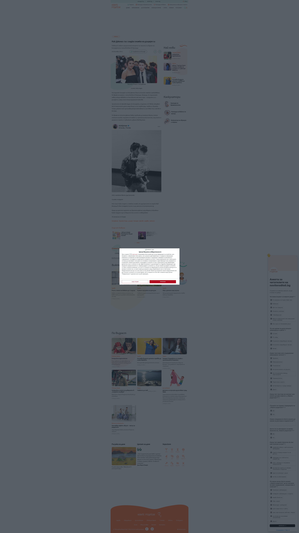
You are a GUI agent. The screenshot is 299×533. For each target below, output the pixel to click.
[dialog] (149, 266)
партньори (134, 254)
